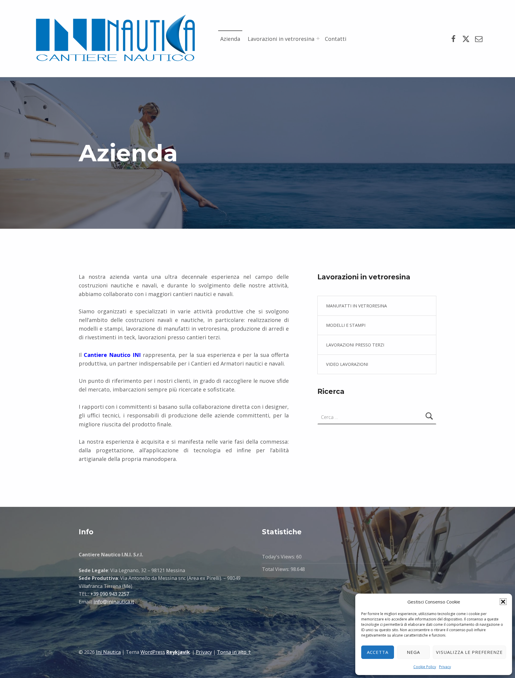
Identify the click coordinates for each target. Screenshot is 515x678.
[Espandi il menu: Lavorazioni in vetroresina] (318, 38)
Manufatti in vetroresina (356, 306)
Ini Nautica (108, 652)
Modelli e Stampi (345, 325)
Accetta (377, 652)
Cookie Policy (424, 666)
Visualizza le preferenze (469, 652)
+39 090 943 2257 (109, 594)
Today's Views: (279, 556)
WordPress (152, 652)
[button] (503, 602)
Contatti (335, 38)
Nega (413, 652)
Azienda (230, 38)
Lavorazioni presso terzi (355, 345)
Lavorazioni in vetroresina (281, 38)
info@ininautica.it (114, 601)
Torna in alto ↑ (234, 652)
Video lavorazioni (347, 364)
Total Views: (276, 569)
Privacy (445, 666)
